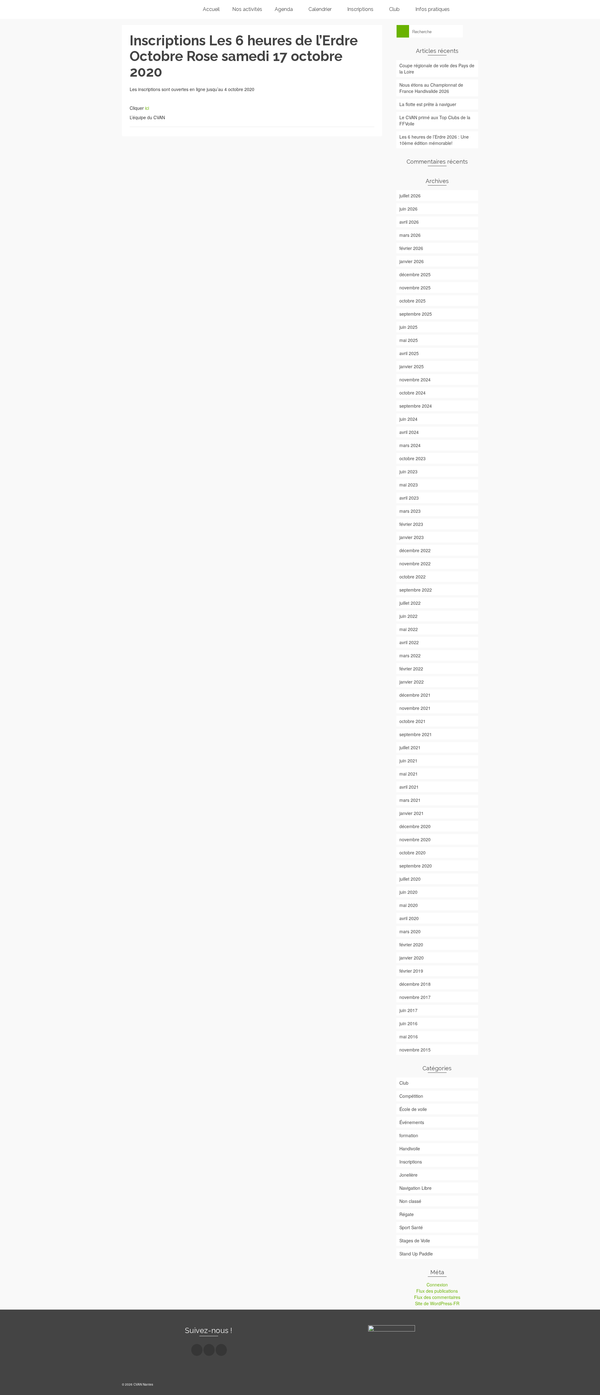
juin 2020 (408, 892)
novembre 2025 (415, 287)
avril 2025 (409, 353)
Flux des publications (437, 1291)
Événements (411, 1122)
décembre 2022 (415, 550)
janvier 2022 (411, 682)
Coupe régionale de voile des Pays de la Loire (436, 68)
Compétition (411, 1096)
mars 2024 (410, 445)
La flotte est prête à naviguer (427, 104)
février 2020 (411, 944)
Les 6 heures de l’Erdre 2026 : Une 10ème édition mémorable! (434, 140)
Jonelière (408, 1175)
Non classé (410, 1201)
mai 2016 (408, 1036)
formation (408, 1135)
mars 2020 (410, 931)
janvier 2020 (411, 958)
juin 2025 (408, 327)
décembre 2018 (415, 984)
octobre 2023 (412, 458)
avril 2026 (409, 222)
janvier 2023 (411, 537)
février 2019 (411, 971)
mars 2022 (410, 655)
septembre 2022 (415, 590)
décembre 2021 (415, 695)
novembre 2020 (415, 839)
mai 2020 (408, 905)
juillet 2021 (410, 747)
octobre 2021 (412, 721)
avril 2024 (409, 432)
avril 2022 (409, 642)
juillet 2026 (410, 195)
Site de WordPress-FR (437, 1303)
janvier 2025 (411, 366)
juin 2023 (408, 471)
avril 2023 (409, 498)
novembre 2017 (415, 997)
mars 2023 (410, 511)
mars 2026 (410, 235)
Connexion (437, 1284)
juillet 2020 (410, 879)
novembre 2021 (415, 708)
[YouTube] (221, 1350)
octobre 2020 (412, 852)
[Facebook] (196, 1350)
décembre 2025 (415, 274)
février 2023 (411, 524)
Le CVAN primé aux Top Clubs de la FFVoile (434, 120)
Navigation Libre (415, 1188)
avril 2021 (409, 787)
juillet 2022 (410, 603)
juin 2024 (408, 419)
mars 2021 (410, 800)
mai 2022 (408, 629)
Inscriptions (410, 1161)
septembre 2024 (415, 406)
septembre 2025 (415, 314)
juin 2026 (408, 209)
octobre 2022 (412, 576)
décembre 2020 (415, 826)
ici (147, 108)
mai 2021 (408, 774)
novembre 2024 (415, 379)
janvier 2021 (411, 813)
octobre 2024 (412, 392)
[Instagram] (209, 1350)
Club (403, 1083)
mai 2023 (408, 484)
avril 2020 (409, 918)
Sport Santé (411, 1227)
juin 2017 (408, 1010)
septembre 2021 (415, 734)
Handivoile (409, 1148)
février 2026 (411, 248)
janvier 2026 (411, 261)
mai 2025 (408, 340)
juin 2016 (408, 1023)
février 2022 (411, 668)
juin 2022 (408, 616)
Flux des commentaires (437, 1297)
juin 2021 (408, 760)
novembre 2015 (415, 1049)
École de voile (413, 1109)
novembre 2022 (415, 563)
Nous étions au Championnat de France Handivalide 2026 (431, 88)
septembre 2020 (415, 866)
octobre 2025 (412, 301)
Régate (406, 1214)
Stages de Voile (414, 1240)
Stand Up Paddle (416, 1253)
